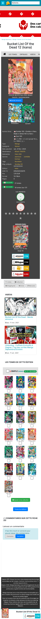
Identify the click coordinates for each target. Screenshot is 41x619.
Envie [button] (22, 286)
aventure (18, 157)
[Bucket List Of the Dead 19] (20, 236)
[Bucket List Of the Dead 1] (9, 382)
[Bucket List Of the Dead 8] (20, 417)
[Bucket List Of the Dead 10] (9, 434)
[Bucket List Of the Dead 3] (32, 382)
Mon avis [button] (32, 286)
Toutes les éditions (20, 509)
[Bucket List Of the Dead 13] (28, 113)
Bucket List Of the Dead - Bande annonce (19, 318)
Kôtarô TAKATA (20, 151)
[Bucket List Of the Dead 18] (32, 469)
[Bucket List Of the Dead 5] (20, 399)
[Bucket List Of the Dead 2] (20, 382)
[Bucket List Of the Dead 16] (9, 469)
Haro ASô (18, 154)
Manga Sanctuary (15, 579)
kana (16, 168)
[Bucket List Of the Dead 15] (32, 451)
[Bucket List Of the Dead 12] (32, 434)
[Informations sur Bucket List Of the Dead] (4, 54)
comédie (27, 157)
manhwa (21, 581)
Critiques (23, 54)
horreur (17, 159)
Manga (8, 3)
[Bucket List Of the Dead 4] (9, 399)
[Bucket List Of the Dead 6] (32, 399)
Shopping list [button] (11, 286)
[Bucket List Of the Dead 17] (20, 469)
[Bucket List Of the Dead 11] (14, 113)
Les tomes (13, 54)
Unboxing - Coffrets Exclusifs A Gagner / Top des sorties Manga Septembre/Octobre (19, 347)
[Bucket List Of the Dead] (20, 76)
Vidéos (32, 54)
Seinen (17, 146)
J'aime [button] (9, 282)
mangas (16, 581)
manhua (27, 581)
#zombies (18, 161)
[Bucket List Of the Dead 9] (32, 417)
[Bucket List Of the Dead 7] (9, 417)
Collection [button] (19, 282)
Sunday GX (19, 164)
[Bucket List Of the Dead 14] (20, 451)
